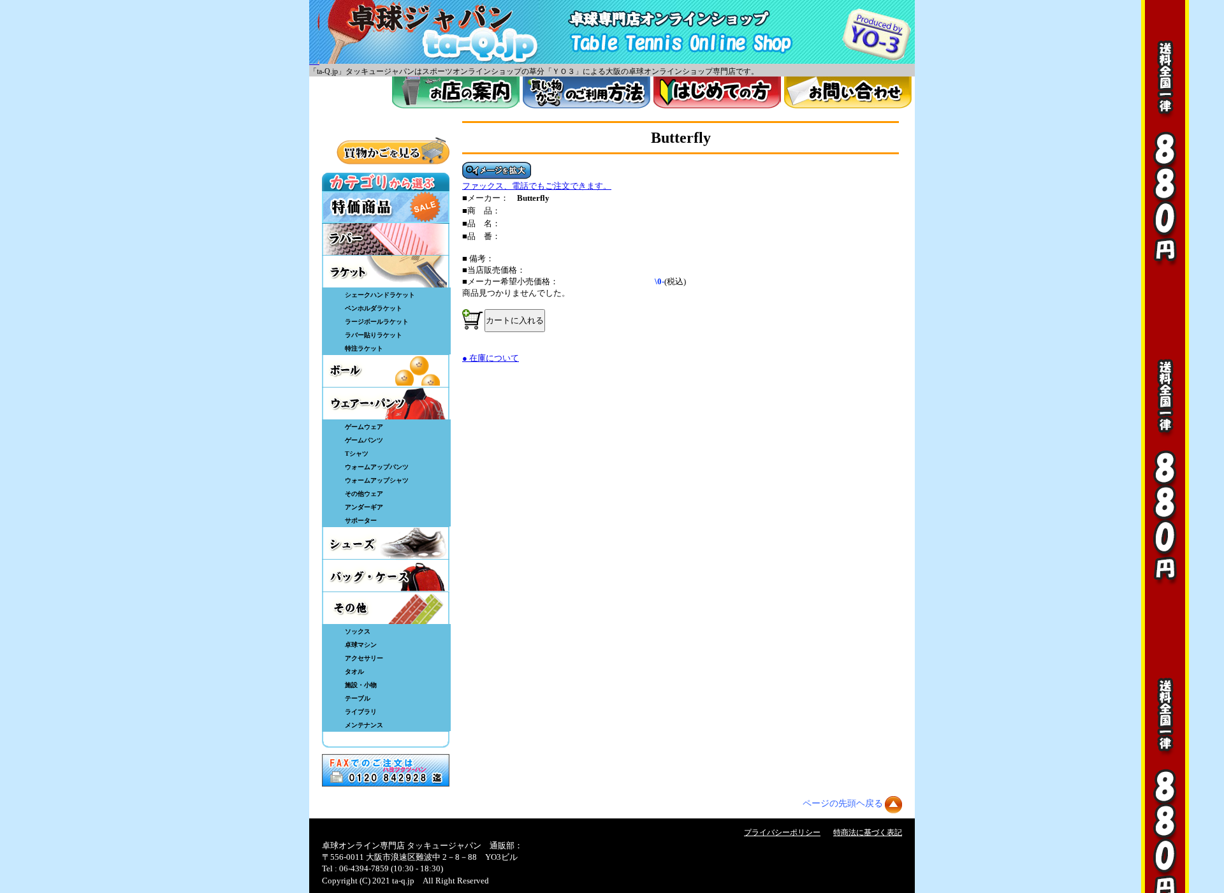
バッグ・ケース (385, 576)
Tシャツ (356, 453)
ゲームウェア (364, 426)
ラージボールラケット (377, 321)
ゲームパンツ (364, 440)
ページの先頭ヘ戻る (843, 803)
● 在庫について (490, 358)
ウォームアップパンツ (377, 466)
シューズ (385, 543)
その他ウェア (364, 493)
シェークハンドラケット (380, 294)
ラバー (385, 239)
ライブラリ (361, 711)
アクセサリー (364, 658)
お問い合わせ (848, 92)
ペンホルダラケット (373, 308)
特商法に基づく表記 (867, 832)
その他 (385, 608)
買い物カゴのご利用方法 (586, 92)
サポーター (361, 520)
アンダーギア (364, 507)
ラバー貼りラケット (373, 334)
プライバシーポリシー (782, 832)
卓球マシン (361, 644)
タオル (354, 671)
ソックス (357, 631)
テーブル (357, 698)
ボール (385, 371)
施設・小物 (361, 684)
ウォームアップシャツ (377, 480)
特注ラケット (364, 348)
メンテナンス (364, 725)
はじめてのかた (717, 92)
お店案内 (456, 92)
